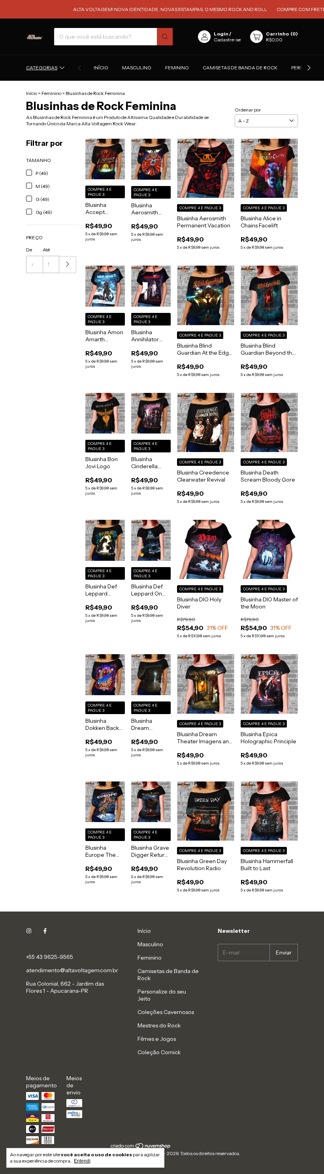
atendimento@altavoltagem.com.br (72, 970)
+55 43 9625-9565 (49, 956)
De (29, 250)
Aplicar (67, 264)
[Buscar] (165, 36)
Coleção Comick (159, 1052)
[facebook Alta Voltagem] (45, 930)
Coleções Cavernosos (166, 1012)
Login (221, 34)
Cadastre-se (227, 40)
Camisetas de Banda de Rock (240, 68)
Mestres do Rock (159, 1025)
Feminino (177, 68)
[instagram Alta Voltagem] (29, 930)
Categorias (41, 68)
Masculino (136, 68)
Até (46, 250)
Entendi (82, 1161)
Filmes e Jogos (157, 1038)
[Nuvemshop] (140, 1147)
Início (101, 68)
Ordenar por (248, 110)
